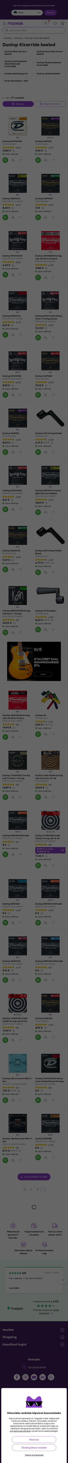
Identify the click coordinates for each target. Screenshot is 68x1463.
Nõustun (34, 1440)
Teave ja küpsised (34, 1455)
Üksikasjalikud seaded (34, 1448)
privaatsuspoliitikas (20, 1431)
